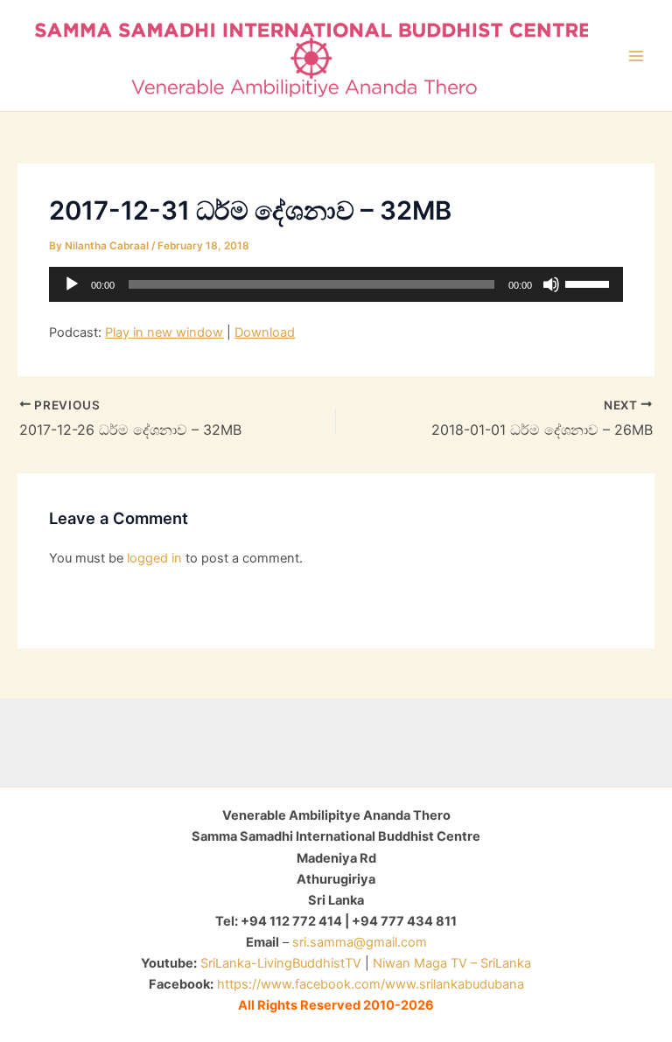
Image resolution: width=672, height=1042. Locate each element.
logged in (154, 558)
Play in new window (164, 332)
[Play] (71, 284)
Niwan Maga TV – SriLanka (452, 963)
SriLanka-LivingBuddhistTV (279, 963)
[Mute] (551, 284)
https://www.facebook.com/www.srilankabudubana (370, 984)
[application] (335, 284)
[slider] (589, 282)
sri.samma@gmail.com (359, 942)
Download (264, 332)
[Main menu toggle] (636, 56)
